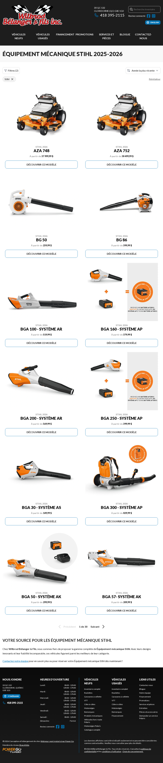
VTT (86, 700)
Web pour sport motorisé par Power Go (57, 741)
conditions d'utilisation (111, 751)
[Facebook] (148, 16)
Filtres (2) (13, 70)
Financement (65, 34)
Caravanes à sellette (92, 696)
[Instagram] (154, 16)
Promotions (84, 34)
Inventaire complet (92, 689)
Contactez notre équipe (15, 660)
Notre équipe (145, 693)
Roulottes (88, 693)
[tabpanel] (58, 703)
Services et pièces (147, 704)
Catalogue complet (92, 730)
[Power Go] (38, 750)
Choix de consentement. (132, 751)
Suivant (95, 626)
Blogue (125, 34)
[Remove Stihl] (12, 79)
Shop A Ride (24, 745)
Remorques (89, 712)
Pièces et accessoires (148, 712)
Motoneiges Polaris (92, 726)
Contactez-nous (146, 685)
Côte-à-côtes (89, 704)
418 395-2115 (112, 15)
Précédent (70, 626)
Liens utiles (147, 679)
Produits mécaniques (93, 716)
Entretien (143, 708)
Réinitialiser (154, 79)
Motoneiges (89, 708)
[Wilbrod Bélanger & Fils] (42, 15)
